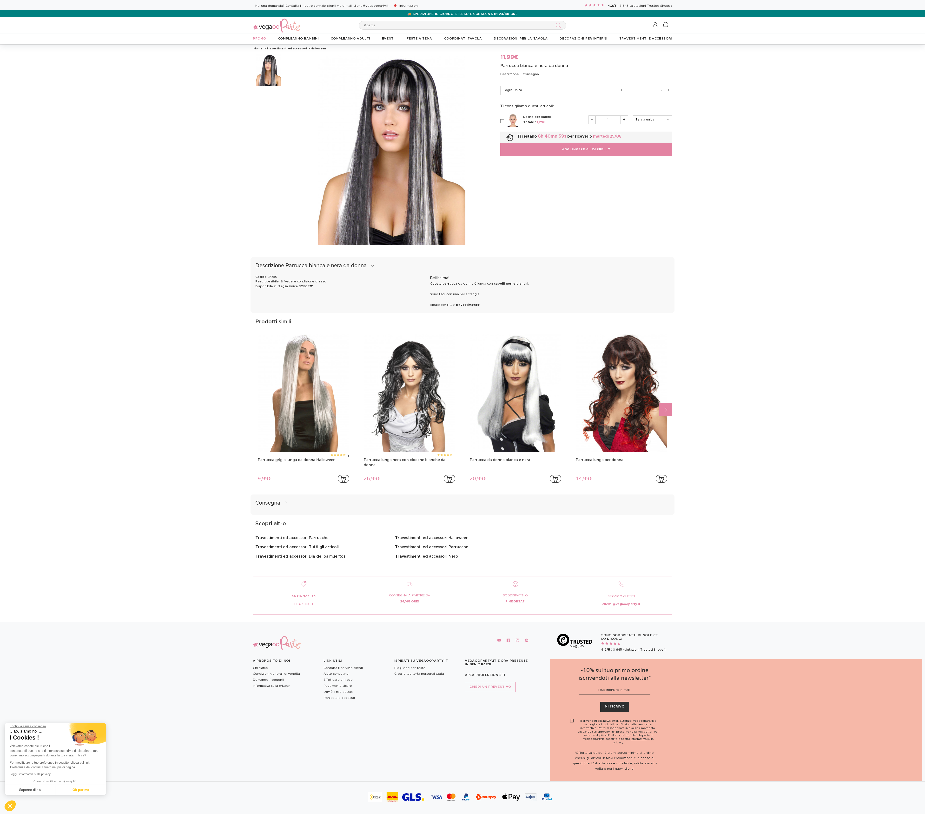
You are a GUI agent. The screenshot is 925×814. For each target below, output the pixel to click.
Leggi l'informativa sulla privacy (30, 774)
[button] (10, 806)
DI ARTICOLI (303, 604)
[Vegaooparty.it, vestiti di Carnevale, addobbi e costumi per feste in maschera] (277, 23)
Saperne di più (30, 790)
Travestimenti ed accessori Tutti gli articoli (297, 547)
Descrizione (509, 74)
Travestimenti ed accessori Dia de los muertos (300, 556)
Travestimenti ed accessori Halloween (432, 538)
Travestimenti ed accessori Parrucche (292, 538)
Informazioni (408, 5)
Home (258, 48)
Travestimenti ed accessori (287, 48)
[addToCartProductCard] (343, 479)
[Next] (665, 409)
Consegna (531, 74)
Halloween (318, 48)
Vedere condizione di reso (305, 281)
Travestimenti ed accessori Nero (426, 556)
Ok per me (81, 790)
